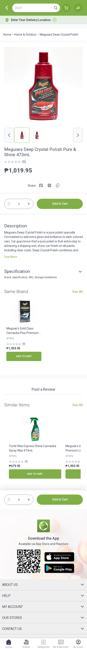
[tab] (43, 389)
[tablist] (43, 390)
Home (7, 34)
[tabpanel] (43, 397)
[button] (56, 8)
